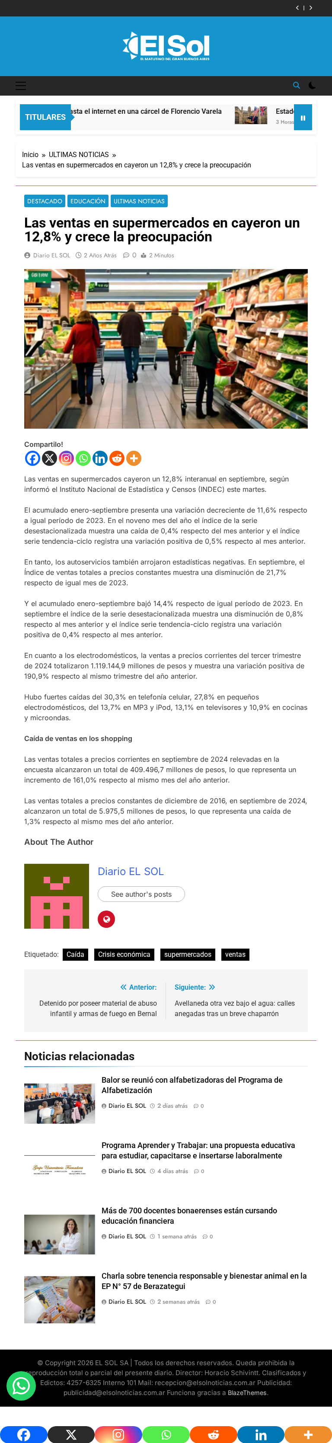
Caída (75, 954)
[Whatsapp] (83, 458)
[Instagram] (66, 458)
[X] (49, 458)
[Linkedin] (100, 458)
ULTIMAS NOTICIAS (139, 201)
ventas (235, 954)
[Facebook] (32, 458)
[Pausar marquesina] (303, 117)
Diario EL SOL (51, 255)
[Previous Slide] (297, 8)
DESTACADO (44, 201)
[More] (133, 458)
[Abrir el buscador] (296, 85)
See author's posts (141, 894)
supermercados (187, 954)
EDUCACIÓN (87, 201)
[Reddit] (116, 458)
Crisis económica (124, 954)
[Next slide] (310, 8)
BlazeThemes (247, 1392)
